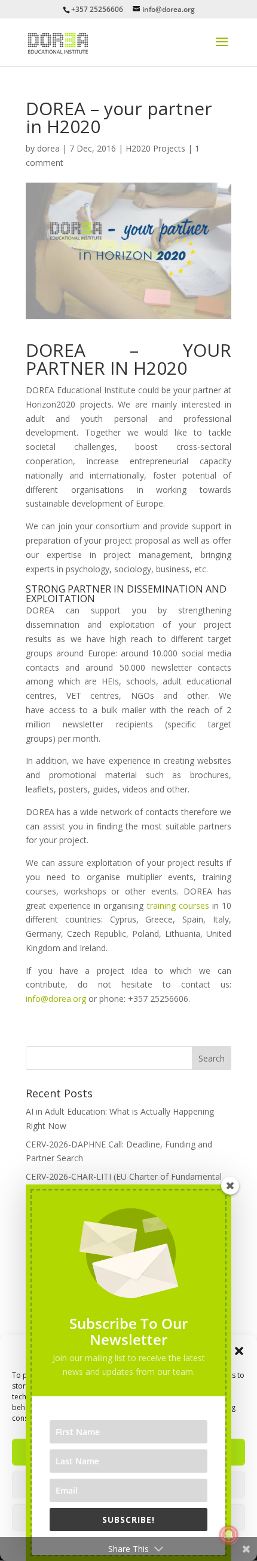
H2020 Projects (155, 148)
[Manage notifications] (228, 1534)
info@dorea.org (56, 998)
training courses (179, 905)
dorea (48, 148)
